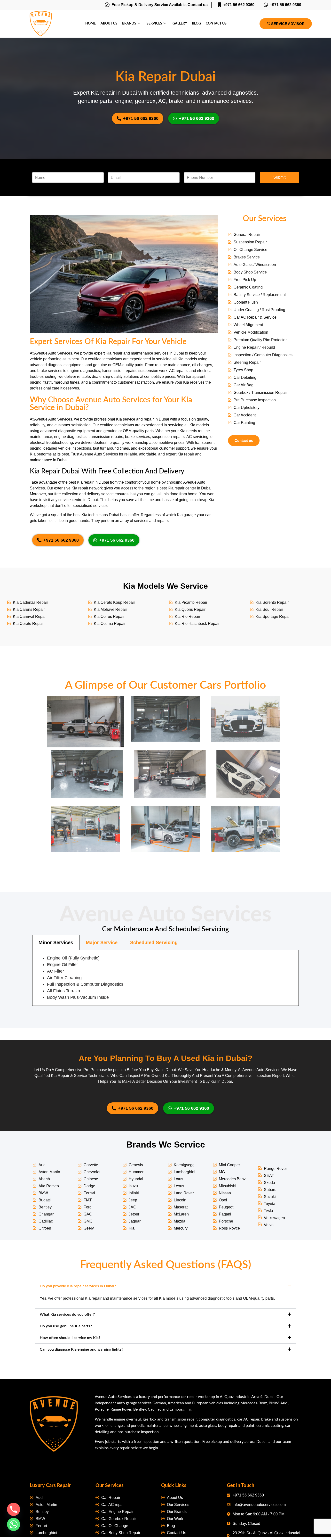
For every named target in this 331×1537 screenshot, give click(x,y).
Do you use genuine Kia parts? (66, 1326)
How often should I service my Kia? (70, 1338)
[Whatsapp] (13, 1524)
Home (90, 23)
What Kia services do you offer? (67, 1314)
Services (154, 23)
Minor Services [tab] (56, 942)
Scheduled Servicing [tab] (154, 942)
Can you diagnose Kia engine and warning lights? (81, 1349)
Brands (129, 23)
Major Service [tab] (102, 942)
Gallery (180, 23)
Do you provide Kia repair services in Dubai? (78, 1286)
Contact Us (216, 23)
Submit (279, 177)
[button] (165, 1286)
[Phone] (13, 1509)
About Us (109, 23)
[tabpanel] (165, 978)
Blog (196, 23)
